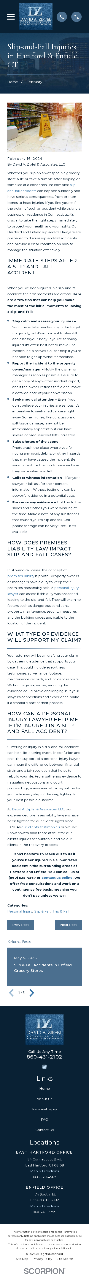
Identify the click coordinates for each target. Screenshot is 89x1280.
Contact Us (44, 1130)
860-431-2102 (44, 1057)
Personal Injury (19, 911)
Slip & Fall (42, 911)
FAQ (44, 1119)
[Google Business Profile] (44, 1066)
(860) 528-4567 (22, 878)
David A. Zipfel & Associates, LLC (38, 809)
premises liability (20, 576)
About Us (44, 1099)
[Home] (35, 16)
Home (44, 1088)
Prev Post (20, 925)
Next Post (68, 925)
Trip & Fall (61, 911)
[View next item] (32, 993)
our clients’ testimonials (40, 827)
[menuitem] (22, 1259)
